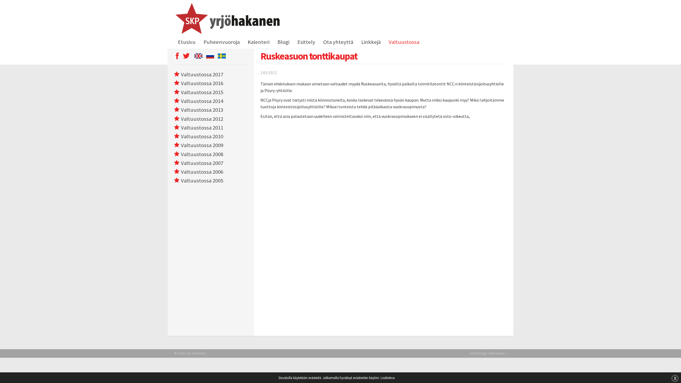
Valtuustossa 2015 (202, 92)
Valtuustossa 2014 (202, 101)
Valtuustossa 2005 (202, 180)
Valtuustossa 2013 (202, 109)
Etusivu (187, 42)
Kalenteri (258, 42)
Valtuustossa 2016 (202, 83)
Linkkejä (371, 42)
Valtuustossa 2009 (202, 145)
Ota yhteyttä (338, 42)
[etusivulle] (227, 19)
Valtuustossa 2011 (202, 127)
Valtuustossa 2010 (202, 136)
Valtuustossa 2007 (202, 163)
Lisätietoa (388, 378)
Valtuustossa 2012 (202, 118)
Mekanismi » (498, 353)
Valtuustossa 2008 (202, 154)
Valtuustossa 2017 (202, 74)
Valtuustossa (404, 42)
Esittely (306, 42)
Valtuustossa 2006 (202, 171)
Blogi (283, 42)
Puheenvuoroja (222, 42)
